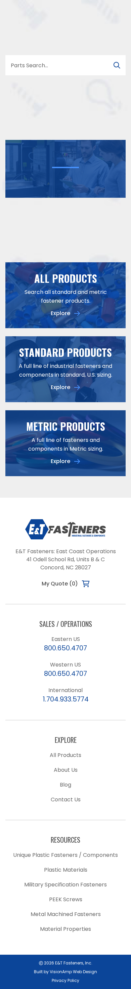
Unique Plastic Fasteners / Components (65, 855)
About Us (66, 770)
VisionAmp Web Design (73, 972)
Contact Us (66, 799)
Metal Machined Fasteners (66, 914)
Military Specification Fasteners (65, 884)
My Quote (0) (60, 583)
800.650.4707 (65, 648)
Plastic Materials (65, 870)
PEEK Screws (65, 899)
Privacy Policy (65, 980)
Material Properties (65, 929)
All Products (65, 755)
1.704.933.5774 (66, 699)
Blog (65, 785)
